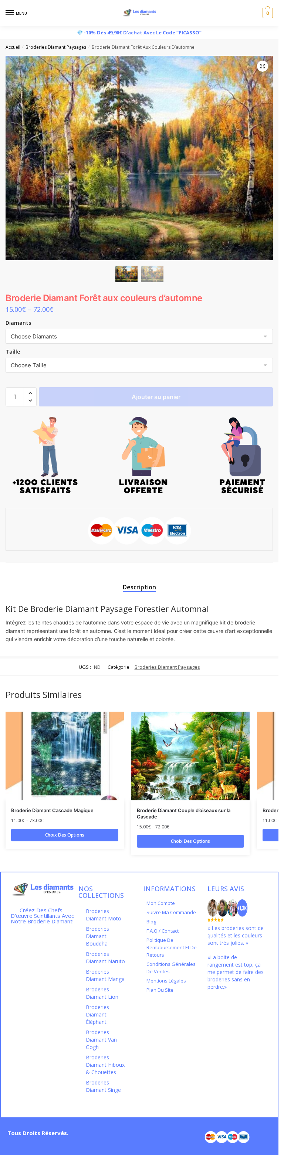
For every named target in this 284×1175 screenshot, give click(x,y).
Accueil (13, 47)
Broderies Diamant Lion (102, 993)
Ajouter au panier (156, 397)
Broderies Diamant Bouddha (97, 936)
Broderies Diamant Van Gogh (101, 1039)
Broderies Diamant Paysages (56, 47)
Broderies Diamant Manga (105, 975)
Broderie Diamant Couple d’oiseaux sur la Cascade (183, 813)
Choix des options (64, 835)
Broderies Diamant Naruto (105, 957)
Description (139, 587)
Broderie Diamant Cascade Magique (52, 810)
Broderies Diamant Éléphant (97, 1014)
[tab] (139, 580)
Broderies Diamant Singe (103, 1086)
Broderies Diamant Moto (103, 914)
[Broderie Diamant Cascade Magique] (65, 756)
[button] (30, 393)
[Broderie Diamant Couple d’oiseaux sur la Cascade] (190, 756)
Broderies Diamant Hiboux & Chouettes (105, 1065)
